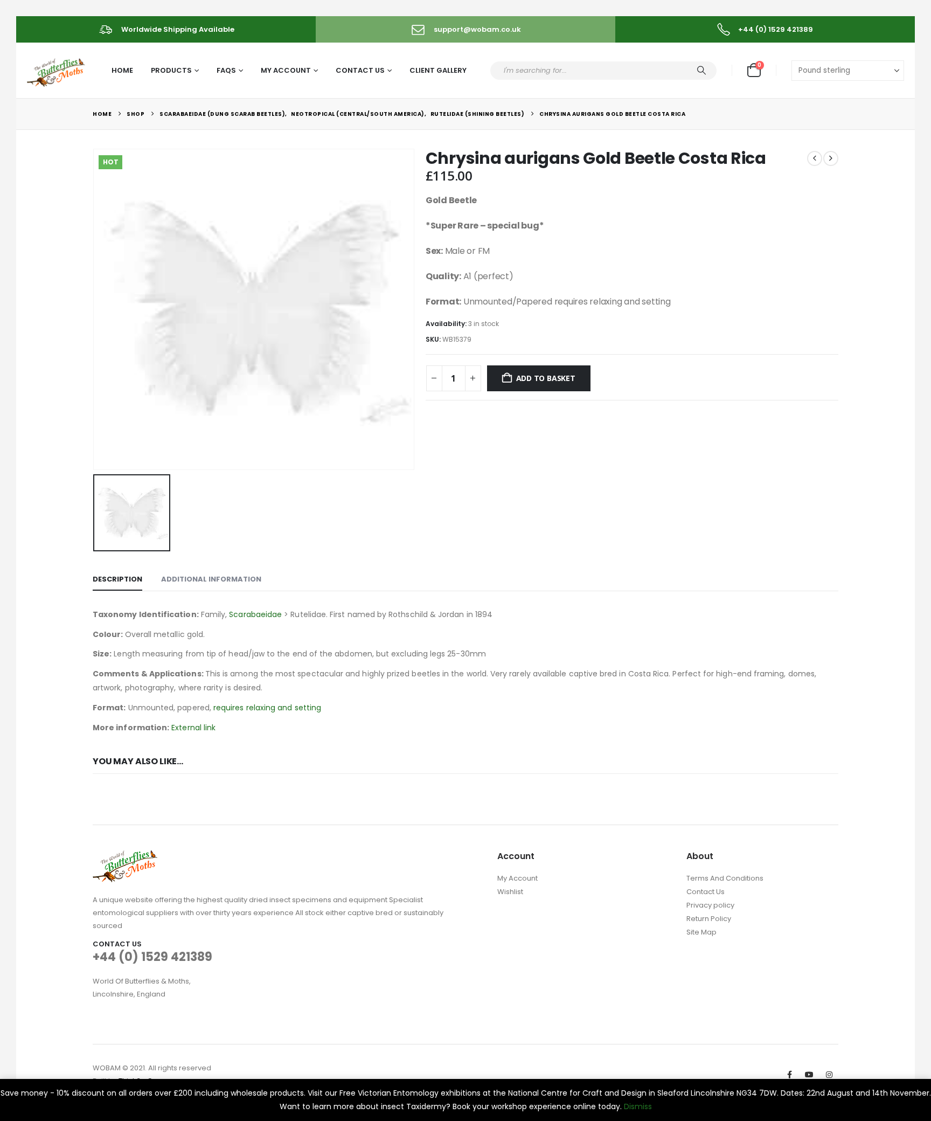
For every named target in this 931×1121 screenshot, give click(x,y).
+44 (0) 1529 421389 (152, 957)
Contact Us (360, 70)
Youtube (809, 1075)
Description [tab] (117, 579)
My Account (286, 70)
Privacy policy (710, 905)
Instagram (829, 1075)
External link (193, 727)
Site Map (701, 932)
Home (122, 70)
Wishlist (510, 892)
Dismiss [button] (638, 1106)
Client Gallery (438, 70)
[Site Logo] (57, 70)
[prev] (814, 158)
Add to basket (545, 378)
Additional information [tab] (211, 579)
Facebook (789, 1075)
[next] (830, 158)
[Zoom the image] (125, 857)
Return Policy (708, 919)
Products (171, 70)
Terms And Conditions (724, 878)
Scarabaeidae (255, 614)
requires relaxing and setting (267, 707)
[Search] (701, 70)
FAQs (226, 70)
